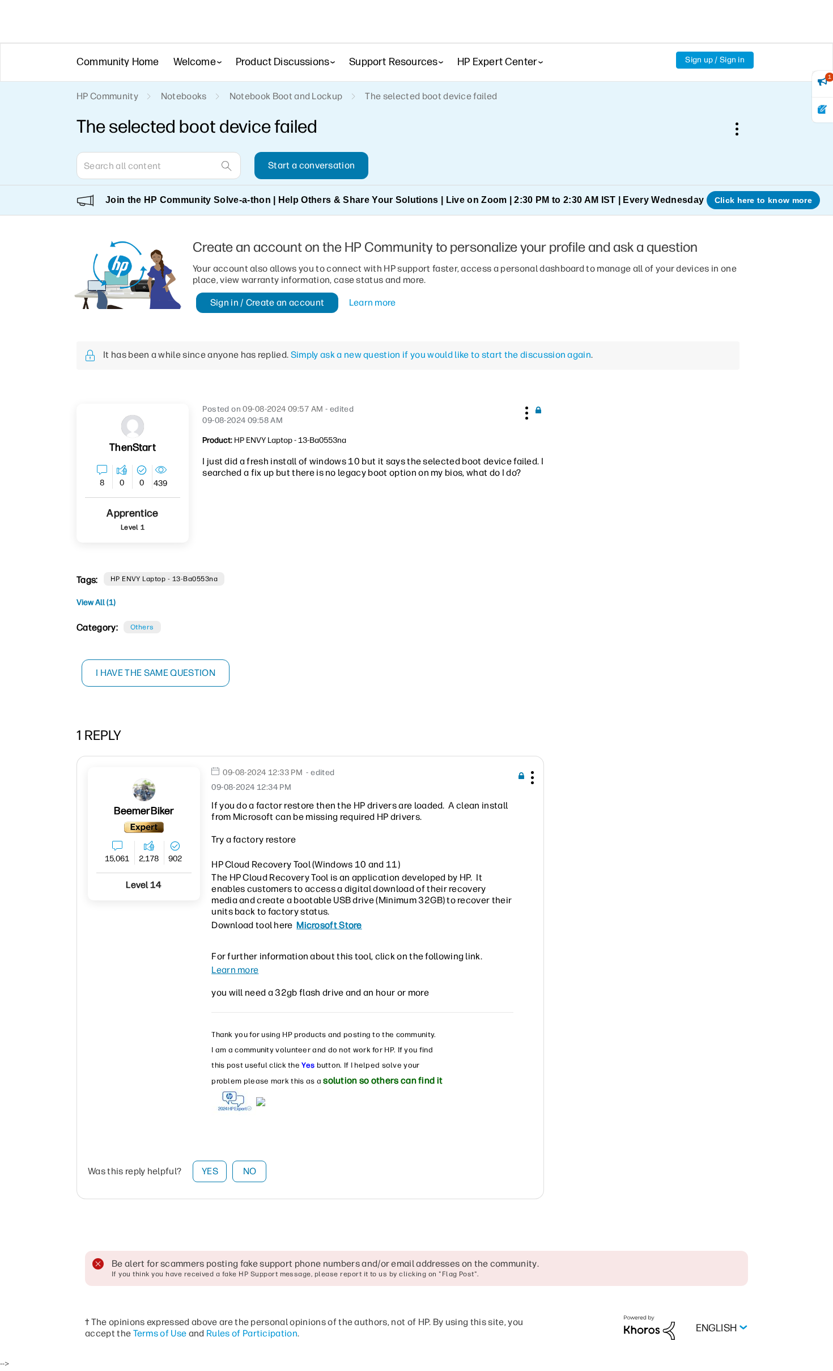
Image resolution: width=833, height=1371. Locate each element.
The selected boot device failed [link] (431, 96)
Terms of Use (160, 1333)
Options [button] (743, 128)
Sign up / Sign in (715, 60)
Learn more (372, 302)
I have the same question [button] (155, 672)
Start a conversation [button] (311, 165)
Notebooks (184, 96)
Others (142, 627)
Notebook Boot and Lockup (286, 96)
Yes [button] (210, 1171)
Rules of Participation (252, 1333)
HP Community (107, 96)
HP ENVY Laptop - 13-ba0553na (164, 579)
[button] (525, 411)
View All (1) (96, 602)
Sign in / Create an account (267, 302)
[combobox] (158, 165)
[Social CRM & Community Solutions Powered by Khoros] (649, 1327)
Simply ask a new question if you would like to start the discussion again (441, 354)
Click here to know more (763, 200)
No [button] (250, 1171)
